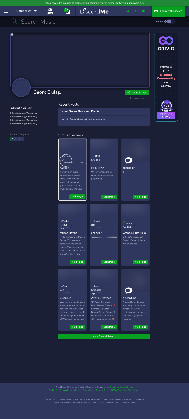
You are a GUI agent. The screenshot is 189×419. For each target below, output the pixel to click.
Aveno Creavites (101, 298)
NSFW (160, 21)
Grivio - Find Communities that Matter (65, 390)
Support (136, 390)
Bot (17, 138)
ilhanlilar (96, 233)
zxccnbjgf (129, 168)
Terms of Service (103, 390)
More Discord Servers (104, 336)
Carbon (64, 167)
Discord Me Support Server (121, 387)
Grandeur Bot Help (134, 233)
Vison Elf (65, 298)
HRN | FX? (97, 168)
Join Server (139, 92)
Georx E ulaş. (47, 92)
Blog (130, 390)
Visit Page (77, 196)
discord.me (129, 298)
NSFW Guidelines (119, 390)
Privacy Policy (88, 390)
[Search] (14, 21)
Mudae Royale (68, 233)
